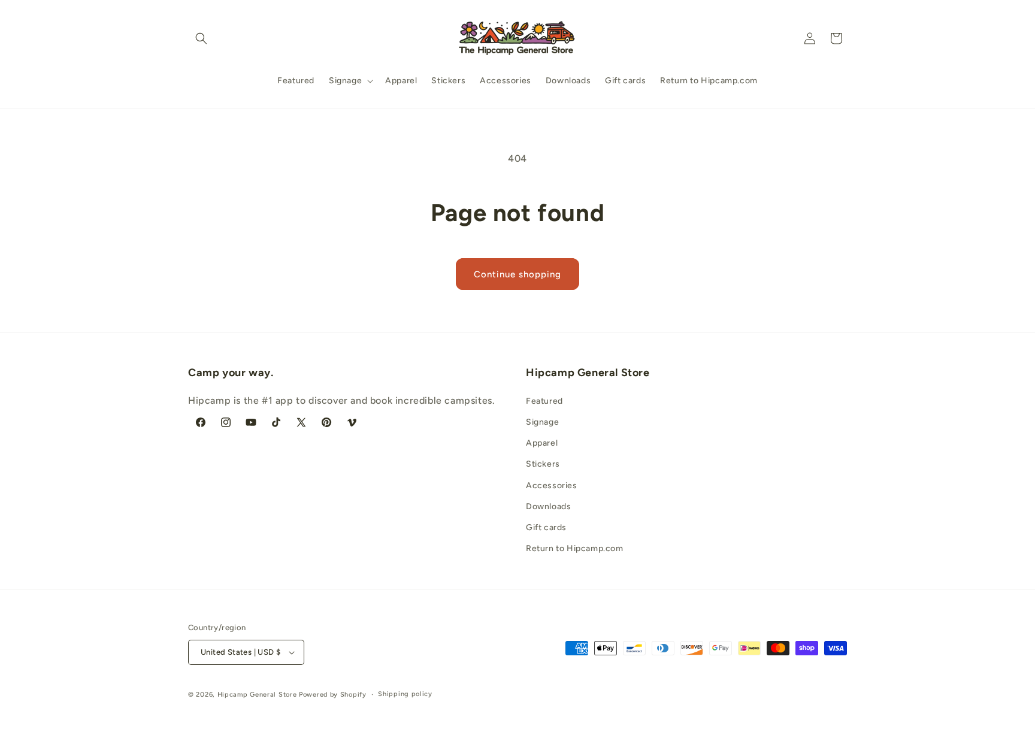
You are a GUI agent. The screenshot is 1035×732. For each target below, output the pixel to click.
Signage (542, 422)
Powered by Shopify (333, 694)
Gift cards (546, 527)
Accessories (551, 485)
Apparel (542, 443)
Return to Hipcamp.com (575, 548)
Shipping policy (405, 694)
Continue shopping (517, 274)
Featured (544, 401)
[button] (201, 38)
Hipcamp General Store (257, 694)
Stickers (543, 464)
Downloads (548, 506)
